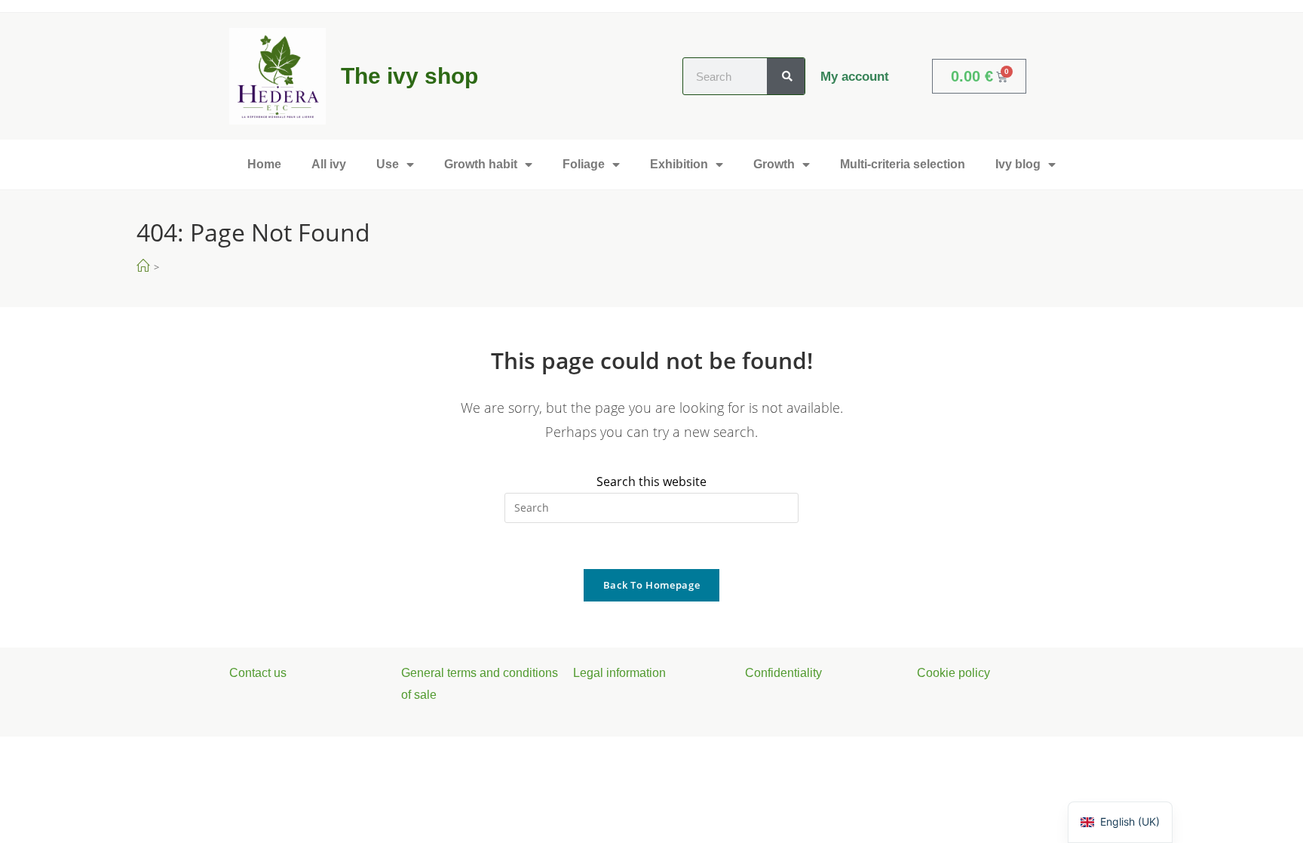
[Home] (142, 266)
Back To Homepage (651, 585)
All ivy (328, 164)
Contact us (258, 672)
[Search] (786, 76)
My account (854, 76)
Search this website (651, 481)
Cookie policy (953, 672)
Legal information (619, 672)
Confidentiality (783, 672)
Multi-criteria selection (902, 164)
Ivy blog (1018, 164)
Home (264, 164)
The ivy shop (409, 75)
